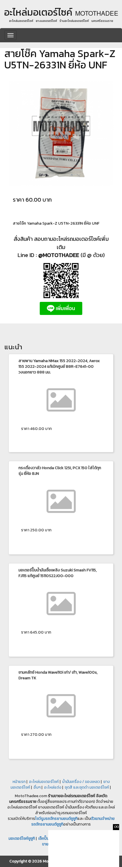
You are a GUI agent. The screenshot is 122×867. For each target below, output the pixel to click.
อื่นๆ (37, 787)
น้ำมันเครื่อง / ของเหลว (81, 782)
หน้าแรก (19, 782)
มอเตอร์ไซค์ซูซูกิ (22, 838)
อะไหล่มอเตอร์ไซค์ (44, 782)
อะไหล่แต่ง (52, 787)
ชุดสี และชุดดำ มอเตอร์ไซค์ (87, 787)
